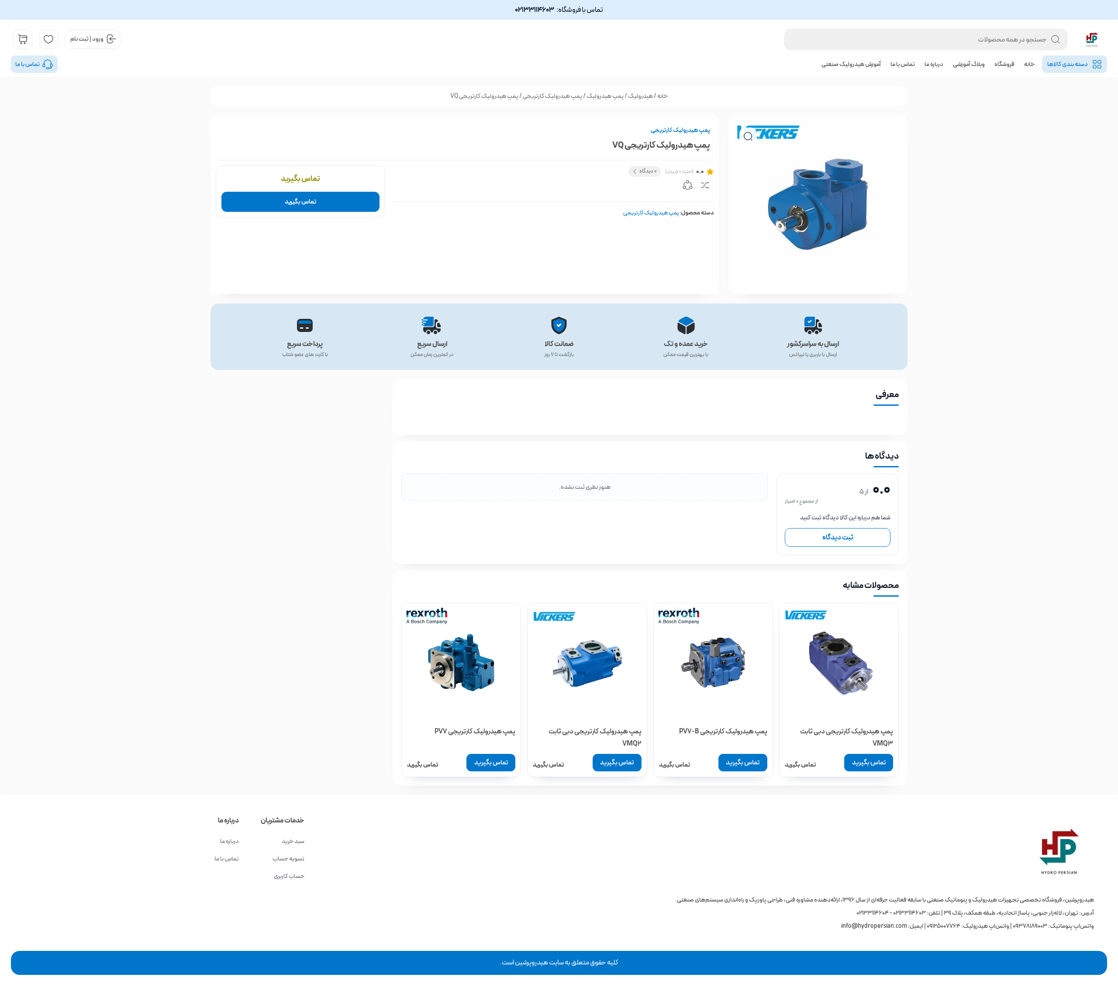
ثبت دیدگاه (837, 537)
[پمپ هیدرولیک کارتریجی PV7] (461, 662)
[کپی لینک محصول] (687, 186)
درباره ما (934, 64)
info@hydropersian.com (874, 926)
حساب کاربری (289, 876)
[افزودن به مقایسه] (705, 186)
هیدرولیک (640, 96)
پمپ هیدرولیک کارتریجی (552, 96)
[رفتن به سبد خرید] (22, 39)
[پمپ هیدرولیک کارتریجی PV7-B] (713, 662)
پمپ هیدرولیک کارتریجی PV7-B (723, 731)
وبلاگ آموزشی (969, 64)
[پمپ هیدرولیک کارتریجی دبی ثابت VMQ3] (839, 662)
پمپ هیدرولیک (605, 96)
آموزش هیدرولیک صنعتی (851, 64)
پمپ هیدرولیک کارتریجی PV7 (475, 731)
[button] (748, 136)
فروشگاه (1004, 64)
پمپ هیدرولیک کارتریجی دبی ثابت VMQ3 (846, 737)
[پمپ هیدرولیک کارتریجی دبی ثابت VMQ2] (587, 662)
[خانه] (800, 851)
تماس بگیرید (300, 202)
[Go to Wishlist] (48, 39)
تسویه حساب (288, 859)
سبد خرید (293, 841)
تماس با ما (902, 64)
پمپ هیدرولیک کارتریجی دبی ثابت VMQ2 (595, 737)
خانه (1029, 64)
